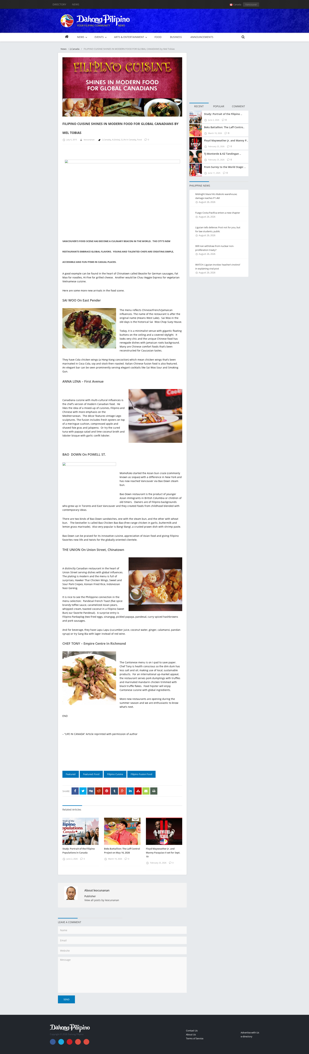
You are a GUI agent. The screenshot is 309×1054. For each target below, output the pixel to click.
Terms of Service (194, 1038)
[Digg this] (90, 791)
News (75, 4)
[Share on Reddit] (98, 791)
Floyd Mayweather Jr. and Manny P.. (226, 140)
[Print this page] (153, 791)
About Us (191, 1034)
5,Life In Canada (128, 139)
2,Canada (74, 48)
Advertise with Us (250, 1032)
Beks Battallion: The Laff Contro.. (224, 127)
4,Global (116, 139)
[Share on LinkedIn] (130, 791)
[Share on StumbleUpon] (138, 791)
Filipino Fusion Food (141, 774)
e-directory (246, 1036)
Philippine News (199, 185)
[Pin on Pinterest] (106, 791)
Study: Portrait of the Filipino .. (223, 114)
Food (139, 139)
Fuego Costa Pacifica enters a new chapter (217, 212)
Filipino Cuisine (115, 774)
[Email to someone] (145, 791)
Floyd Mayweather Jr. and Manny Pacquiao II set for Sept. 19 (163, 852)
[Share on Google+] (122, 791)
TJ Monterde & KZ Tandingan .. (222, 153)
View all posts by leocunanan (101, 900)
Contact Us (192, 1030)
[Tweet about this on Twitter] (83, 791)
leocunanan (89, 139)
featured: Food (91, 774)
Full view (175, 116)
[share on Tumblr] (114, 791)
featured (70, 774)
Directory (59, 4)
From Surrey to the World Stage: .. (225, 167)
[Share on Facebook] (75, 791)
